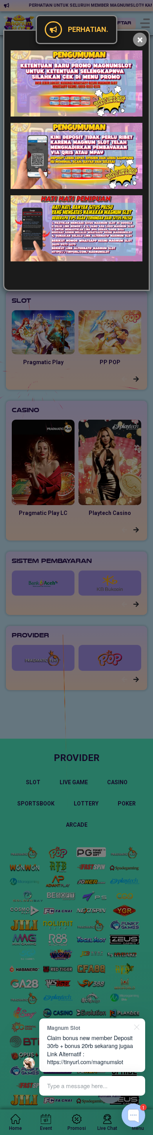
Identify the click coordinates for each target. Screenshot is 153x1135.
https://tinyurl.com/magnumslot (85, 1061)
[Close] (140, 39)
